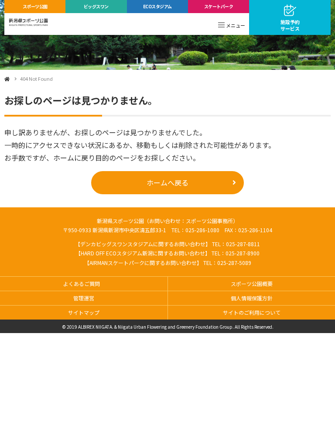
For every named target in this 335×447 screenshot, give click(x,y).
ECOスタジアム (157, 6)
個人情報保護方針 (252, 298)
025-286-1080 (202, 230)
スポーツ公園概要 (252, 283)
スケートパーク (218, 6)
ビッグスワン (96, 6)
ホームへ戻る (167, 182)
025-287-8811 (243, 244)
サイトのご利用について (251, 312)
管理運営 (83, 298)
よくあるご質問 (81, 283)
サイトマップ (83, 312)
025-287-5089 (234, 262)
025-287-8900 (243, 253)
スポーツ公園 (35, 6)
